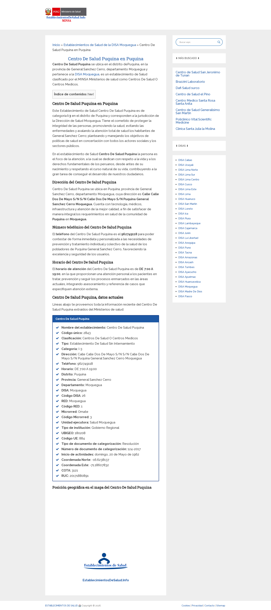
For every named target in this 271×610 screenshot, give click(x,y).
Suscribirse (135, 308)
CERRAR (135, 316)
